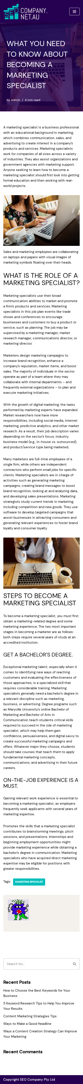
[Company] (25, 11)
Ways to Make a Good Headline (27, 1024)
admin (15, 100)
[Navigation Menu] (74, 11)
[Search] (75, 964)
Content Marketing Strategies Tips (30, 1016)
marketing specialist (29, 881)
